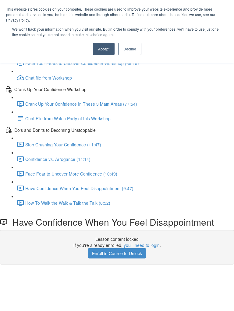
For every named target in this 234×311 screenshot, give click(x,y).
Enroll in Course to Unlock (117, 253)
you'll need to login (142, 245)
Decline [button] (129, 48)
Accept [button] (103, 48)
